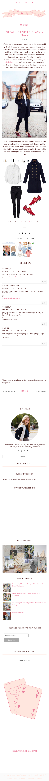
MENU (26, 25)
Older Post (39, 392)
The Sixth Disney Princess (17, 277)
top (22, 222)
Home (24, 391)
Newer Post (10, 392)
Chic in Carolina (10, 286)
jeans (34, 222)
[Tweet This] (19, 233)
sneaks (41, 222)
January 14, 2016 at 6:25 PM (14, 330)
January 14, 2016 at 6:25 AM (14, 309)
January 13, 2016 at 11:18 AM (14, 271)
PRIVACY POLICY (24, 661)
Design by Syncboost (35, 778)
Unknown (7, 269)
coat (28, 222)
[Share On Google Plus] (26, 233)
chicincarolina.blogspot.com (11, 298)
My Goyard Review (18, 612)
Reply (44, 282)
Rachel (5, 328)
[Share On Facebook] (22, 233)
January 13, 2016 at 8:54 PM (14, 288)
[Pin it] (29, 233)
